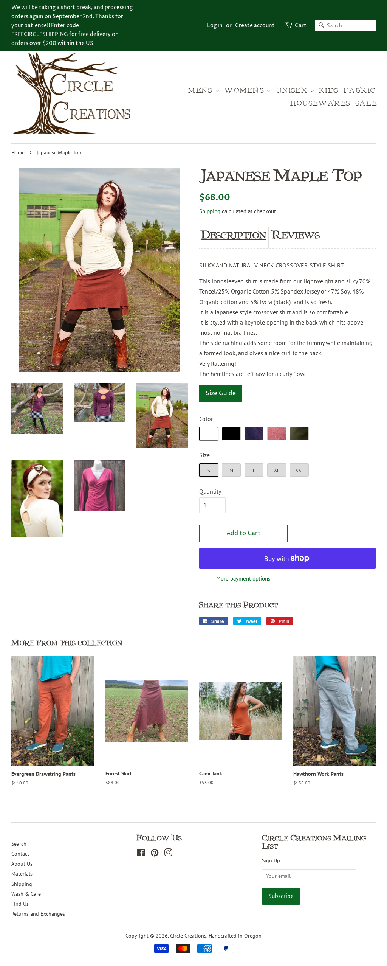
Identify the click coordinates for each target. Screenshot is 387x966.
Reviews (296, 235)
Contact (20, 853)
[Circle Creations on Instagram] (168, 854)
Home (18, 153)
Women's (245, 90)
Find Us (20, 904)
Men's (201, 90)
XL (277, 470)
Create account (255, 25)
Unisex (293, 90)
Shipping (209, 211)
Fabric (360, 90)
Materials (22, 873)
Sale (367, 103)
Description (233, 235)
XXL (299, 470)
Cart (301, 25)
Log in (215, 25)
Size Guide (221, 393)
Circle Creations (188, 935)
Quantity (210, 491)
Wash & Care (26, 893)
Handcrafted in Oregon (235, 935)
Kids (329, 90)
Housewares (320, 103)
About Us (22, 863)
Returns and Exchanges (38, 913)
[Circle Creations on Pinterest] (154, 854)
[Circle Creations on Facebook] (140, 854)
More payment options (243, 578)
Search (18, 843)
